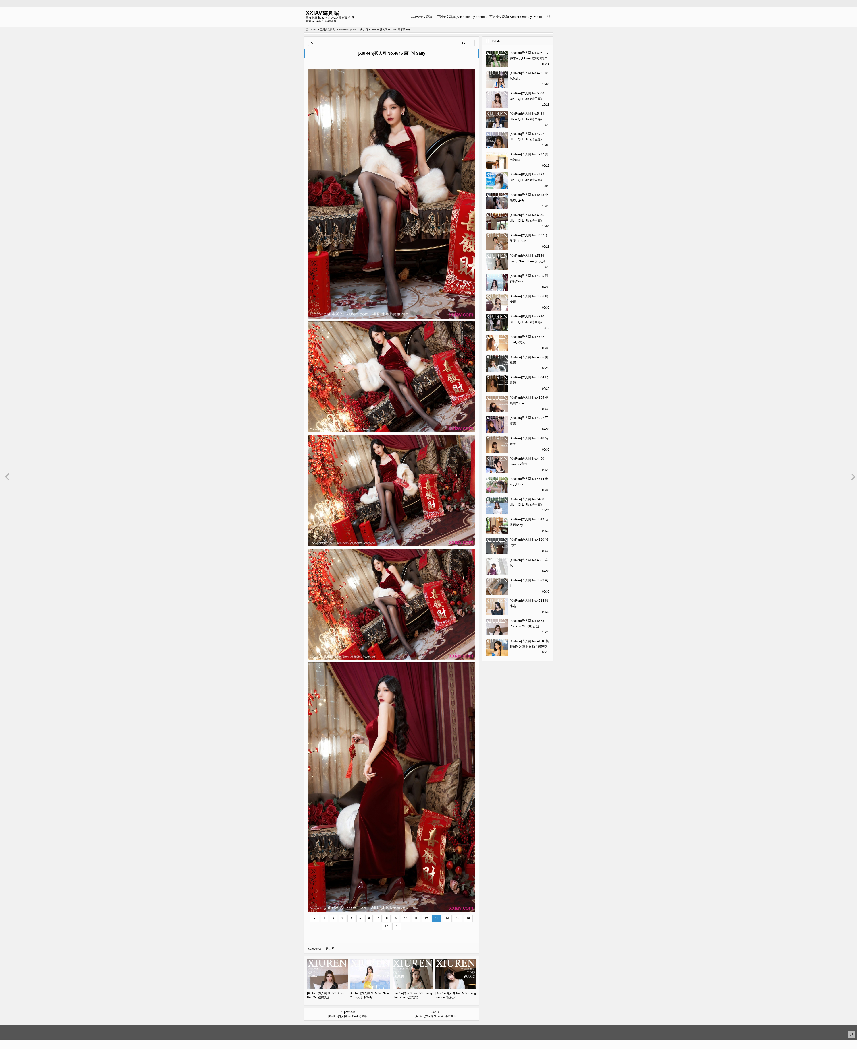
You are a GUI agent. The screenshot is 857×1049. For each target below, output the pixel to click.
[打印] (463, 43)
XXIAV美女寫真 (421, 17)
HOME (313, 29)
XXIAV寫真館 (322, 13)
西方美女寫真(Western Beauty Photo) (515, 17)
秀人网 (364, 29)
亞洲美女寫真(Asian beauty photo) (461, 17)
